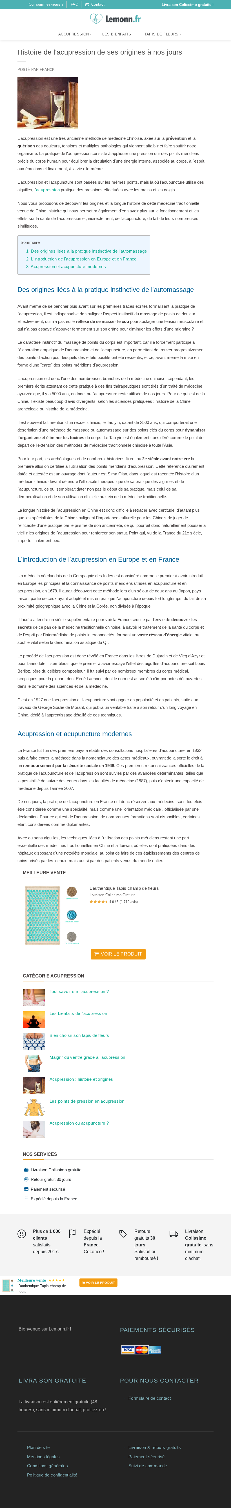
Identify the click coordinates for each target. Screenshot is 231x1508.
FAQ (74, 4)
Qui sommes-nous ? (46, 4)
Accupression (73, 34)
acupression (48, 189)
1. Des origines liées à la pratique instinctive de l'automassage (86, 251)
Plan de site (38, 1447)
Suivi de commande (147, 1465)
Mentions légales (43, 1456)
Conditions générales (47, 1465)
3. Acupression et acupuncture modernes (66, 266)
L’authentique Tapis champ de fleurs (124, 888)
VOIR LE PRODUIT (100, 1282)
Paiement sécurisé (146, 1456)
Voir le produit (121, 954)
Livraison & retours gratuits (154, 1447)
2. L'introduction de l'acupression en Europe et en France (81, 259)
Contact (97, 4)
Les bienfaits (116, 34)
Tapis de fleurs (162, 34)
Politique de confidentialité (52, 1475)
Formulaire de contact (149, 1398)
